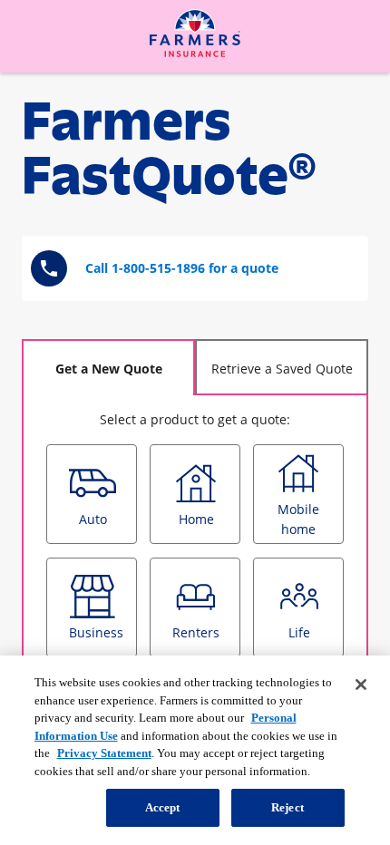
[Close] (361, 684)
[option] (91, 494)
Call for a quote (181, 268)
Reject (287, 807)
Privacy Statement (104, 753)
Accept (162, 807)
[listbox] (195, 614)
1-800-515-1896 (158, 268)
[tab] (108, 367)
